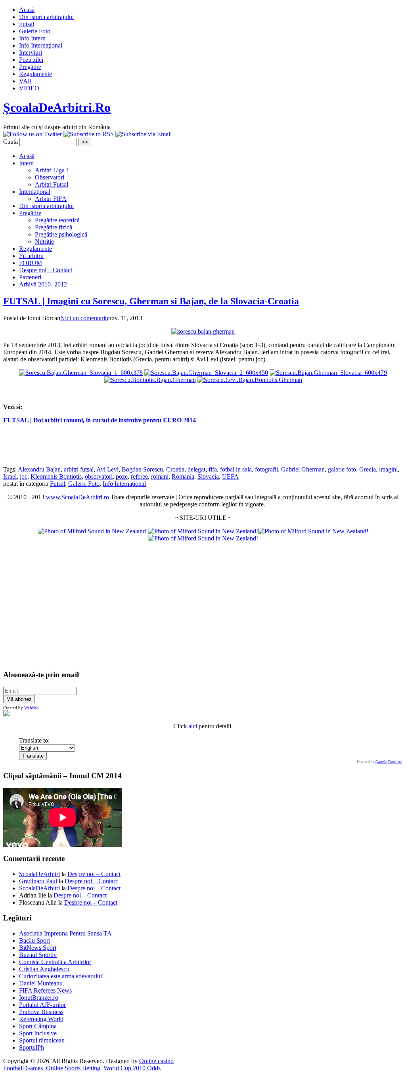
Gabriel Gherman (303, 469)
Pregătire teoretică (57, 220)
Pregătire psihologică (61, 234)
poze (122, 476)
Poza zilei (31, 59)
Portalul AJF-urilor (42, 1004)
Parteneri (30, 277)
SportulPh (31, 1047)
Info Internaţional (40, 45)
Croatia (175, 469)
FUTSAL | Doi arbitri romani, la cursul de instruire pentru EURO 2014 (99, 420)
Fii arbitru (31, 255)
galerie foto (342, 469)
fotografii (266, 469)
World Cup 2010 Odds (132, 1068)
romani (160, 476)
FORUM (30, 263)
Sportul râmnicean (42, 1040)
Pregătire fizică (53, 227)
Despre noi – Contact (45, 270)
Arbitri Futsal (51, 184)
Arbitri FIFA (51, 198)
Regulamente (35, 74)
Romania (183, 476)
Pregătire (30, 66)
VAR (25, 81)
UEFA (230, 476)
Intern (26, 163)
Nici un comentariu (84, 318)
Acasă (26, 9)
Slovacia (208, 476)
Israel (10, 476)
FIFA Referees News (45, 990)
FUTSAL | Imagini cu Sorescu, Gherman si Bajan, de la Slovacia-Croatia (151, 301)
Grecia (367, 469)
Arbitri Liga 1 (52, 170)
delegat (196, 469)
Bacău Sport (34, 940)
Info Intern (32, 38)
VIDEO (29, 88)
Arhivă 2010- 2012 (43, 284)
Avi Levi (107, 469)
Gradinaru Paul (38, 881)
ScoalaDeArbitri (39, 874)
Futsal (26, 24)
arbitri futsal (79, 469)
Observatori (49, 177)
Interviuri (30, 52)
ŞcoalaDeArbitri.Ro (57, 107)
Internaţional (34, 191)
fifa (213, 469)
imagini (388, 469)
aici (192, 726)
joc (23, 476)
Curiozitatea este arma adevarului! (61, 976)
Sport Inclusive (38, 1033)
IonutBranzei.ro (38, 997)
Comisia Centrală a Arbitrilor (55, 962)
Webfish (31, 707)
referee (139, 476)
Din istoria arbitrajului (46, 16)
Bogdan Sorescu (142, 469)
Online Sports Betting (73, 1068)
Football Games (23, 1068)
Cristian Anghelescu (44, 969)
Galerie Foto (34, 31)
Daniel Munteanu (41, 983)
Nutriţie (44, 241)
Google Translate (388, 762)
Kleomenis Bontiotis (56, 476)
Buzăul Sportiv (38, 954)
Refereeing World (41, 1019)
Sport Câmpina (38, 1026)
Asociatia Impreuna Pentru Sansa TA (65, 933)
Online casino (156, 1061)
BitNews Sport (37, 947)
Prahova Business (41, 1011)
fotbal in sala (236, 469)
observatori (99, 476)
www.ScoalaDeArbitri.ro (77, 497)
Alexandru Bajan (39, 469)
